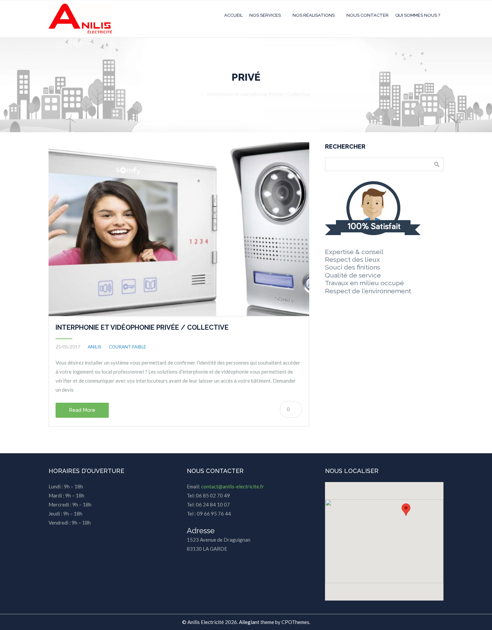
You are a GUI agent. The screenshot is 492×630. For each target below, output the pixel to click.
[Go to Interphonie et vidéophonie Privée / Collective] (179, 229)
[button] (406, 509)
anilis (94, 346)
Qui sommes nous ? (417, 15)
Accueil (233, 15)
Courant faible (127, 346)
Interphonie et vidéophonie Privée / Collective (142, 327)
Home (188, 94)
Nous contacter (367, 15)
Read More (82, 410)
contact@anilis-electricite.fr (232, 486)
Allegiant (249, 622)
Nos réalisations (314, 15)
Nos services (265, 15)
